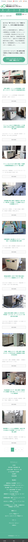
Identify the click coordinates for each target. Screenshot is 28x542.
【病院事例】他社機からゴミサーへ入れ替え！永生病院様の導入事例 (14, 240)
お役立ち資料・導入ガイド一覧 (14, 469)
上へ (23, 541)
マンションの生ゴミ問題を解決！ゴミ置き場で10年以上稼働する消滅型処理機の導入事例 (14, 127)
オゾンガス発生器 (14, 491)
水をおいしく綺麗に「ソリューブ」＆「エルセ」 (14, 502)
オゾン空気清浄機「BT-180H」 (14, 489)
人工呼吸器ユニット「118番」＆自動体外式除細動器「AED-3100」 (14, 505)
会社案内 (14, 474)
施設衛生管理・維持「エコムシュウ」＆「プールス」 (14, 498)
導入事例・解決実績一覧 (14, 467)
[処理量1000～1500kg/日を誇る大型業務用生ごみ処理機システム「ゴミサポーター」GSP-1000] (14, 417)
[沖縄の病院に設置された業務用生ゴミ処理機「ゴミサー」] (14, 340)
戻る (14, 541)
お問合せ (14, 525)
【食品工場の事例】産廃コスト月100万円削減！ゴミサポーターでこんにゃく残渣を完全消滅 (14, 314)
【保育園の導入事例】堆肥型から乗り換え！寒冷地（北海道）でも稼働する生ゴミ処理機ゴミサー (14, 202)
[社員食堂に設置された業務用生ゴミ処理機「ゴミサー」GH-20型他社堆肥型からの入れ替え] (14, 378)
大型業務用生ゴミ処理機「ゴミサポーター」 (14, 485)
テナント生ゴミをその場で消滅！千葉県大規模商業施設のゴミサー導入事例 (14, 164)
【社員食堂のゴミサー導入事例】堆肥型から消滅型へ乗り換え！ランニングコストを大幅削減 (14, 391)
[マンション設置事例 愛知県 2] (14, 113)
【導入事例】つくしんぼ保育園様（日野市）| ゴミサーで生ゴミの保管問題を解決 (14, 89)
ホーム (3, 16)
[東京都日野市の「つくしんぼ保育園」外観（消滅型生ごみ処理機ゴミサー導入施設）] (14, 77)
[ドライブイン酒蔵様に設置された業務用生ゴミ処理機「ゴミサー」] (14, 264)
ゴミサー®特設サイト (14, 513)
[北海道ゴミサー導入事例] (14, 189)
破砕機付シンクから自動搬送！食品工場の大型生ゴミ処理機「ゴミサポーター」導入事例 (14, 430)
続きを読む (14, 101)
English (24, 14)
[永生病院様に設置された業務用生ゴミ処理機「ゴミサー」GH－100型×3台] (14, 227)
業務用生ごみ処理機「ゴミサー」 (14, 483)
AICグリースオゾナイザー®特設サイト (14, 516)
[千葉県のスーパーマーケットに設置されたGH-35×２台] (14, 152)
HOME (14, 465)
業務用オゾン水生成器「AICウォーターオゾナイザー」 (14, 494)
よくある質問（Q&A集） (14, 471)
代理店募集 (14, 476)
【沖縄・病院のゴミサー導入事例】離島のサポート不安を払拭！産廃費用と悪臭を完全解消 (14, 353)
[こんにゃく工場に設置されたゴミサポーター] (14, 301)
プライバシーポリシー (14, 523)
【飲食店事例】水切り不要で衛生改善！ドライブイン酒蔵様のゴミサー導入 (14, 277)
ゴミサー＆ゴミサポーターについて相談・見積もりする (14, 59)
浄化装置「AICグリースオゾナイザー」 (14, 487)
